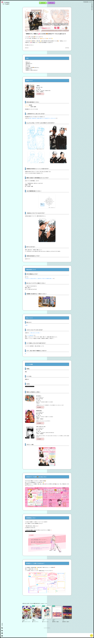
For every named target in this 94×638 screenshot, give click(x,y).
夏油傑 (35, 106)
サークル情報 (28, 66)
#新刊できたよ (41, 570)
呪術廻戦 (30, 105)
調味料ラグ (27, 379)
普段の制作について (29, 63)
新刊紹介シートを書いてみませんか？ (32, 70)
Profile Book (51, 2)
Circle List (43, 2)
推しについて (28, 64)
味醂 (26, 371)
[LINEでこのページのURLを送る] (2, 630)
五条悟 (32, 106)
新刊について (28, 62)
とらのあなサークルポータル (30, 527)
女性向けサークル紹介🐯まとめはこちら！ (32, 67)
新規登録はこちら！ (29, 68)
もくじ (91, 635)
